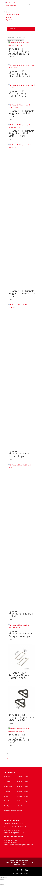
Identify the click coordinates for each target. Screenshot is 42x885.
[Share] (4, 877)
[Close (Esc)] (6, 877)
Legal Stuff (24, 862)
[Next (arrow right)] (3, 879)
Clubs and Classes (12, 862)
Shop (12, 860)
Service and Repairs (22, 860)
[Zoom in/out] (1, 877)
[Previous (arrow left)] (1, 879)
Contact (17, 865)
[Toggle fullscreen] (3, 877)
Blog (32, 862)
